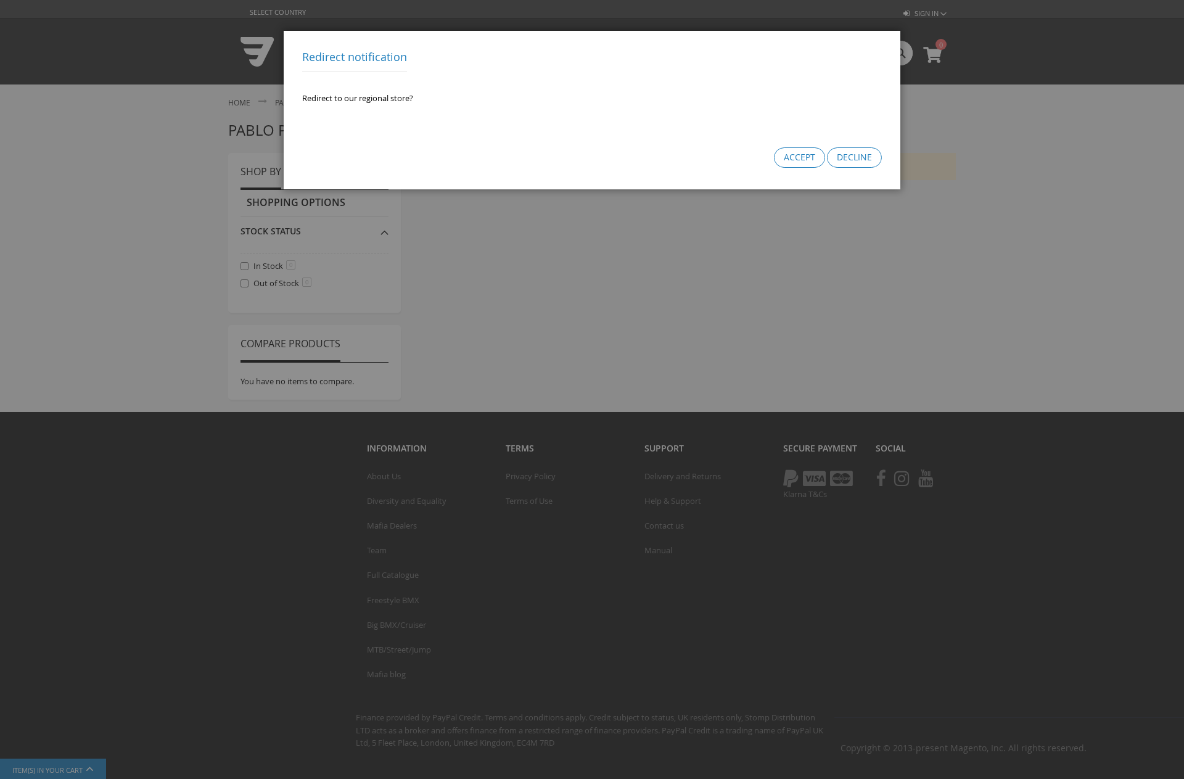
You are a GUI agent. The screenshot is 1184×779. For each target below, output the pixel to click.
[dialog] (592, 389)
